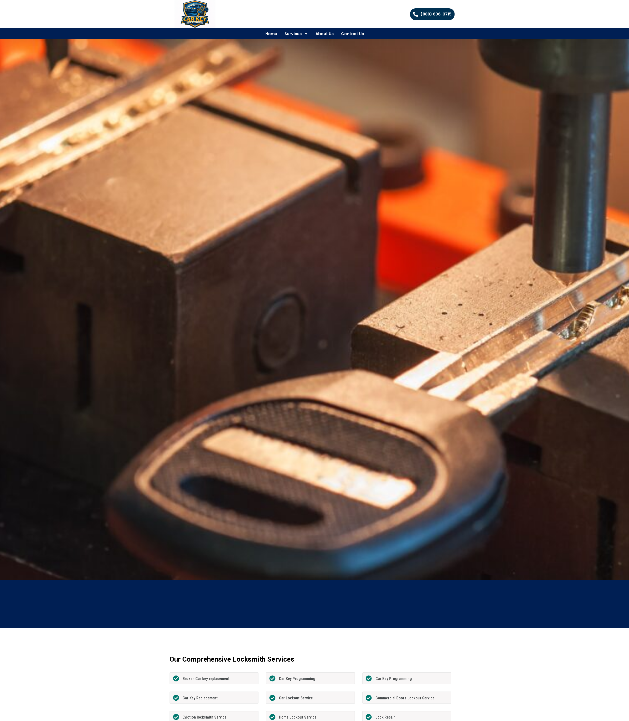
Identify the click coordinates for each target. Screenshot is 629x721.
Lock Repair (385, 717)
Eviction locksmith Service (205, 717)
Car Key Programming (297, 678)
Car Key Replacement (200, 698)
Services (293, 34)
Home (271, 34)
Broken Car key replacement (206, 678)
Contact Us (352, 34)
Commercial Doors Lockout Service (404, 698)
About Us (324, 34)
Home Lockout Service (297, 717)
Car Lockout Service (296, 698)
